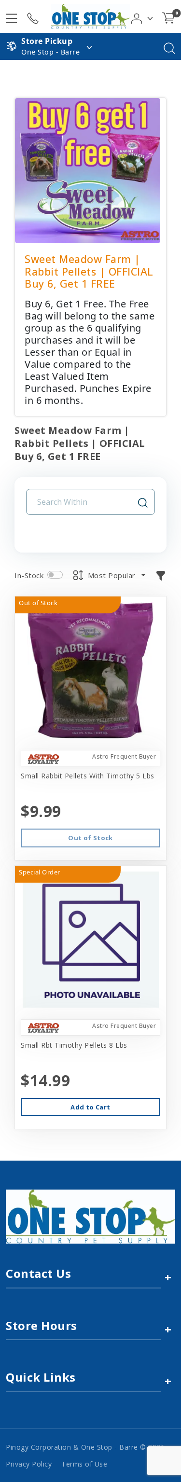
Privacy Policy (29, 1463)
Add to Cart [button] (90, 1107)
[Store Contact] (33, 16)
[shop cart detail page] (168, 16)
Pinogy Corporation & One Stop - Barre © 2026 (85, 1447)
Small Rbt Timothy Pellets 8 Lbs (74, 1045)
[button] (142, 16)
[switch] (55, 575)
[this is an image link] (90, 1215)
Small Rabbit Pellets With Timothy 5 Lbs (87, 775)
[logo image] (90, 16)
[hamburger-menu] (11, 16)
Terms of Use (84, 1463)
